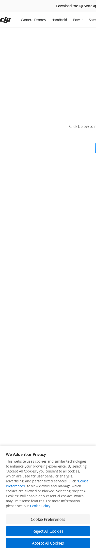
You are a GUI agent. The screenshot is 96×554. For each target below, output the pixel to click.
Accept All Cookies (48, 543)
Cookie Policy (40, 505)
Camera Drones (33, 19)
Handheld (59, 19)
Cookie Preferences (48, 519)
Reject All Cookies (47, 531)
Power (78, 19)
